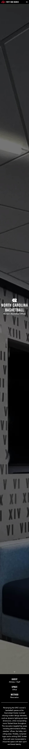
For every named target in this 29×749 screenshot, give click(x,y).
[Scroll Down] (14, 672)
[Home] (10, 2)
